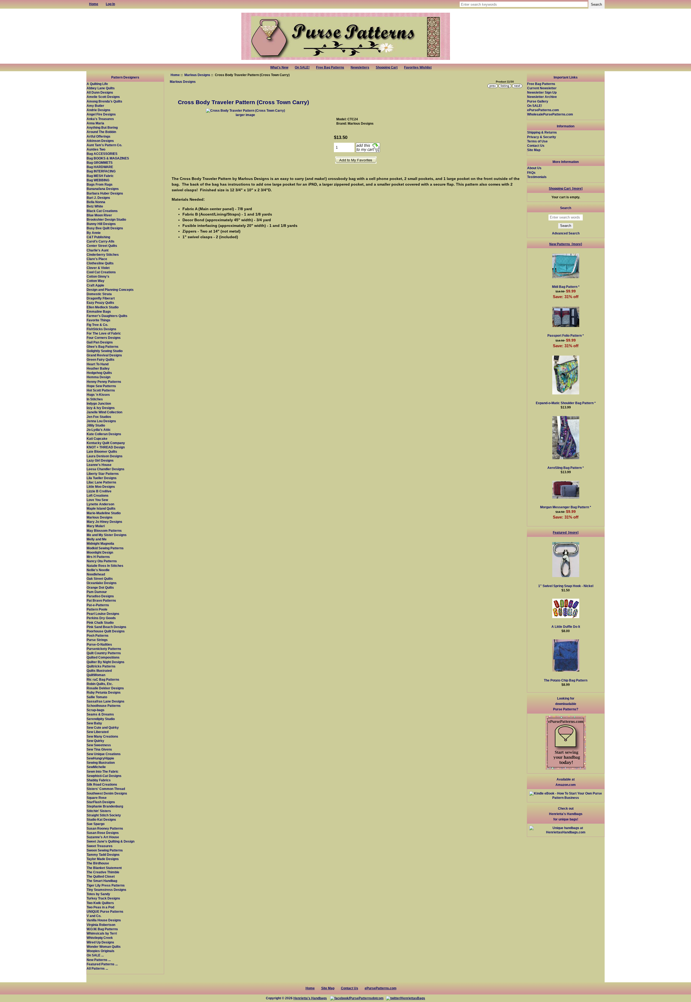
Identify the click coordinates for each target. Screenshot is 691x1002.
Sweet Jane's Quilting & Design (110, 841)
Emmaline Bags (99, 311)
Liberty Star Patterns (103, 473)
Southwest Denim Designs (107, 793)
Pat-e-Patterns (98, 605)
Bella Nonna (96, 202)
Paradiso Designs (100, 596)
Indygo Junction (99, 403)
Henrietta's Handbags (310, 998)
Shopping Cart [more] (565, 188)
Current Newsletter (542, 88)
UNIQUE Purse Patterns (105, 911)
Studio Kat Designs (101, 819)
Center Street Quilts (102, 245)
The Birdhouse (98, 863)
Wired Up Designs (100, 942)
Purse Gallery (537, 101)
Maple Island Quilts (101, 508)
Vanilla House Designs (104, 920)
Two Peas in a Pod (100, 907)
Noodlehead (96, 574)
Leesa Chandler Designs (105, 469)
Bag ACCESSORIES (102, 153)
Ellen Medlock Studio (102, 307)
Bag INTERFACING (101, 171)
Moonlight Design (100, 552)
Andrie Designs (98, 110)
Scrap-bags (95, 710)
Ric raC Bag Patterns (103, 679)
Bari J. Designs (98, 197)
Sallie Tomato (97, 697)
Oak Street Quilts (100, 578)
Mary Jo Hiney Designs (104, 521)
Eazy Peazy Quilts (100, 302)
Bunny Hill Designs (101, 224)
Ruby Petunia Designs (104, 692)
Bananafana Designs (103, 188)
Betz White (95, 206)
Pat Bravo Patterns (101, 600)
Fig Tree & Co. (97, 324)
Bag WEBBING (98, 180)
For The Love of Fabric (104, 333)
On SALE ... (95, 955)
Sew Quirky (95, 740)
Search (565, 208)
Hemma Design (98, 377)
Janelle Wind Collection (104, 412)
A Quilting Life (97, 84)
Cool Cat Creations (101, 272)
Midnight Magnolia (100, 543)
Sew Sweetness (99, 745)
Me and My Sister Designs (107, 535)
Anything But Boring (102, 127)
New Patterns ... (99, 960)
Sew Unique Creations (104, 754)
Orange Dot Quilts (100, 587)
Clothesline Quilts (100, 263)
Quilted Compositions (103, 657)
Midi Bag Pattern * (566, 286)
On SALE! (302, 67)
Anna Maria (95, 123)
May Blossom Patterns (104, 530)
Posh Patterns (98, 635)
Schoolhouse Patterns (104, 705)
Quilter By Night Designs (105, 662)
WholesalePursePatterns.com (550, 114)
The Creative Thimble (103, 872)
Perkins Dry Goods (101, 618)
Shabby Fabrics (99, 780)
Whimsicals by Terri (102, 933)
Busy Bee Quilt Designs (105, 228)
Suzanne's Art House (103, 837)
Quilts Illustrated (99, 670)
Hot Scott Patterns (101, 390)
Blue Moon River (99, 215)
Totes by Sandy (98, 894)
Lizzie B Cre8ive (99, 491)
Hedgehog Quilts (99, 372)
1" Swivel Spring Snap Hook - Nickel (565, 586)
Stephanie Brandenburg (105, 806)
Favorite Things (98, 320)
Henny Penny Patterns (104, 381)
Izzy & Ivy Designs (101, 408)
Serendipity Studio (101, 719)
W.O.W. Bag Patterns (102, 929)
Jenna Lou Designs (101, 421)
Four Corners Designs (104, 337)
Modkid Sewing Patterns (105, 548)
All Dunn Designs (100, 92)
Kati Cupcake (97, 438)
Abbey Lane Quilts (101, 88)
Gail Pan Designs (100, 342)
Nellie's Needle (98, 570)
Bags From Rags (100, 184)
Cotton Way (95, 280)
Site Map (533, 150)
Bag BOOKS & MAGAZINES (108, 158)
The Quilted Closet (101, 876)
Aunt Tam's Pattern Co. (104, 145)
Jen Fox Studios (99, 416)
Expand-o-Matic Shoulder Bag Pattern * (566, 403)
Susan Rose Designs (103, 832)
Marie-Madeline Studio (104, 513)
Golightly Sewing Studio (105, 351)
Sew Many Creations (102, 736)
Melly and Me (97, 539)
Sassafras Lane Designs (105, 701)
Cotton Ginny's (98, 276)
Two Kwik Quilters (100, 903)
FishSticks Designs (101, 329)
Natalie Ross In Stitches (105, 565)
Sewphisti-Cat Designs (104, 776)
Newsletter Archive (542, 96)
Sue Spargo (95, 824)
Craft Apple (95, 285)
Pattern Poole (97, 609)
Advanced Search (566, 233)
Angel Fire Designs (101, 114)
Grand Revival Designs (104, 355)
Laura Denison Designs (105, 456)
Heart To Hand (98, 364)
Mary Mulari (96, 526)
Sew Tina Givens (99, 749)
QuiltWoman (96, 675)
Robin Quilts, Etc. (100, 684)
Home (175, 75)
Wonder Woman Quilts (104, 946)
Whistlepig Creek (100, 937)
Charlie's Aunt (98, 250)
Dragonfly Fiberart (101, 298)
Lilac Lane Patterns (101, 482)
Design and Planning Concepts (110, 289)
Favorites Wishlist (418, 67)
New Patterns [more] (565, 244)
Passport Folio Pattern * (565, 335)
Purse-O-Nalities (99, 644)
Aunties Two (96, 149)
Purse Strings (97, 640)
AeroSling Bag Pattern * (565, 467)
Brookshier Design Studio (106, 219)
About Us (534, 168)
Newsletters (360, 67)
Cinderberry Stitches (103, 254)
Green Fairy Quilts (100, 359)
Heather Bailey (98, 368)
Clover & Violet (98, 268)
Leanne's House (99, 464)
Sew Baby (94, 723)
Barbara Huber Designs (105, 193)
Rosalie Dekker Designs (105, 688)
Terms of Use (537, 141)
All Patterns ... (97, 968)
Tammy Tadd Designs (103, 854)
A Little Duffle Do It (565, 626)
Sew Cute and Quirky (103, 727)
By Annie (94, 232)
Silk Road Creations (102, 784)
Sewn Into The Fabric (102, 771)
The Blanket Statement (104, 868)
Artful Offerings (98, 136)
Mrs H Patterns (98, 556)
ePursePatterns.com (543, 110)
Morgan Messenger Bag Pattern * (565, 507)
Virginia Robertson (101, 924)
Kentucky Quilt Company (106, 443)
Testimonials (537, 177)
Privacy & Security (541, 137)
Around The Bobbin (101, 132)
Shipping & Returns (542, 132)
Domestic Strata (99, 294)
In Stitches (95, 399)
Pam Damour (97, 592)
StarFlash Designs (101, 802)
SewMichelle (96, 767)
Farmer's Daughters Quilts (107, 316)
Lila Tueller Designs (102, 478)
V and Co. (94, 916)
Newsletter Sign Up (542, 92)
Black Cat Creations (102, 211)
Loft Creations (98, 495)
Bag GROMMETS (100, 162)
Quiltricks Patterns (101, 666)
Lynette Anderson (100, 504)
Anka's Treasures (100, 119)
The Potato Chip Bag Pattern (565, 680)
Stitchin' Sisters (99, 811)
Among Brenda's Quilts (104, 101)
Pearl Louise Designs (103, 613)
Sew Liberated (98, 732)
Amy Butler (95, 105)
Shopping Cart (387, 67)
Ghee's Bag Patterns (102, 346)
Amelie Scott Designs (103, 96)
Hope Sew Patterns (101, 386)
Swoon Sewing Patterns (105, 850)
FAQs (531, 172)
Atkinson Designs (100, 140)
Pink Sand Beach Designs (106, 627)
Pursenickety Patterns (104, 648)
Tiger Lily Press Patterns (106, 885)
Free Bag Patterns (330, 67)
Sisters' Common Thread (106, 788)
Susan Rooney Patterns (105, 828)
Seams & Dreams (100, 714)
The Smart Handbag (102, 880)
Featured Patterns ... (102, 964)
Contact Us (535, 145)
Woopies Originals (100, 951)
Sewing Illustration (101, 762)
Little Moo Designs (101, 486)
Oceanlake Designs (102, 583)
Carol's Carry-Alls (100, 241)
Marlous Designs (197, 75)
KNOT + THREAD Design (106, 447)
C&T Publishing (98, 237)
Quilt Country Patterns (104, 653)
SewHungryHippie (100, 758)
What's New (279, 67)
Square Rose (97, 797)
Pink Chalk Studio (100, 622)
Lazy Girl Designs (100, 460)
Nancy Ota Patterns (102, 561)
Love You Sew (97, 500)
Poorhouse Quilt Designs (106, 631)
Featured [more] (565, 532)
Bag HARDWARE (100, 167)
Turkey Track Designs (103, 898)
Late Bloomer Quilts (102, 451)
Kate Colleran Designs (104, 434)
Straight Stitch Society (104, 815)
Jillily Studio (96, 425)
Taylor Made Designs (103, 859)
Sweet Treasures (100, 846)
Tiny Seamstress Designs (106, 889)
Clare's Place (97, 259)
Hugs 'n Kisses (98, 394)
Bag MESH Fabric (100, 176)
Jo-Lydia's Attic (99, 429)
